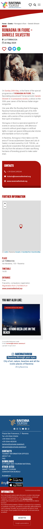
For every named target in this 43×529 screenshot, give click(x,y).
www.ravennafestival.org (17, 181)
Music (4, 26)
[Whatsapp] (28, 428)
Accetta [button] (22, 518)
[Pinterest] (25, 428)
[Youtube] (23, 428)
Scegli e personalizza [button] (22, 523)
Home (4, 24)
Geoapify (17, 252)
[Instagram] (17, 428)
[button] (35, 5)
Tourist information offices (15, 454)
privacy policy (27, 499)
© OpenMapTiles (25, 252)
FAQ (3, 458)
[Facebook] (14, 428)
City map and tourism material (16, 464)
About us (6, 456)
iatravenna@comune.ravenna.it (14, 447)
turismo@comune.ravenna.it (15, 343)
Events (10, 24)
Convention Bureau (11, 472)
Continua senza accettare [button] (32, 490)
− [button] (5, 206)
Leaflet (6, 252)
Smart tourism (9, 469)
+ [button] (5, 203)
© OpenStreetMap (35, 252)
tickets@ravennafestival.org (19, 176)
